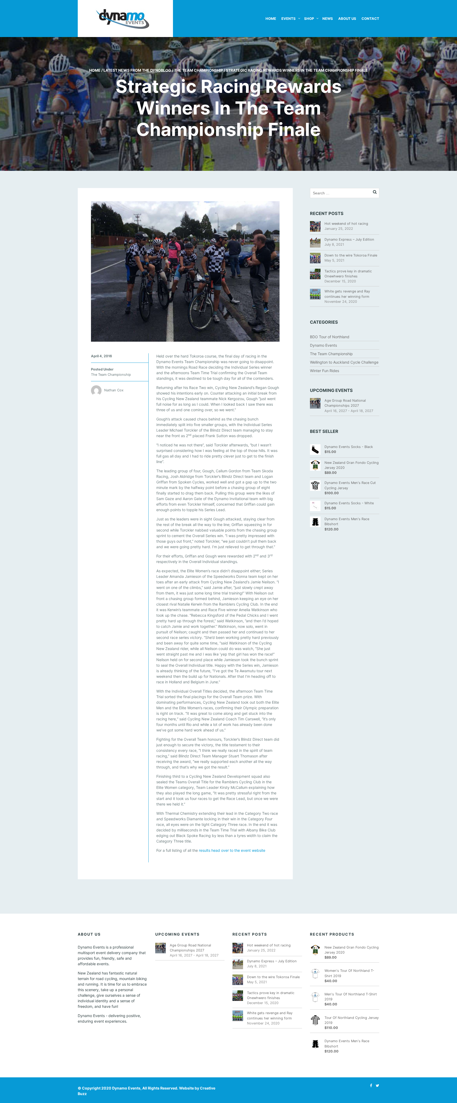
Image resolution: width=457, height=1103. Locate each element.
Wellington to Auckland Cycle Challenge (344, 362)
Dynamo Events (323, 345)
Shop (309, 18)
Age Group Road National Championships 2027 (345, 403)
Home (271, 18)
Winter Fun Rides (324, 370)
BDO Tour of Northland (329, 337)
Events (288, 18)
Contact (370, 18)
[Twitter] (376, 1085)
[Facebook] (369, 1085)
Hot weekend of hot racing (346, 224)
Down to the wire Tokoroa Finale (351, 255)
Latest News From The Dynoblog (137, 70)
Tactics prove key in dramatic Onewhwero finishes (348, 273)
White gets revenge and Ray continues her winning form (347, 293)
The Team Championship (198, 70)
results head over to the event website (232, 850)
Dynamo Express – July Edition (349, 239)
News (327, 18)
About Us (347, 18)
